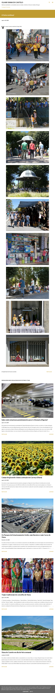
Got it (31, 691)
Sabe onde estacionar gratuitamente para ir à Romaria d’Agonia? (25, 420)
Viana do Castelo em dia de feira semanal (16, 652)
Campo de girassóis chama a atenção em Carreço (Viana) (22, 477)
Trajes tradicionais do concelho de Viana (16, 595)
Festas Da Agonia (11, 371)
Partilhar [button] (49, 371)
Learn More (25, 691)
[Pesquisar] (49, 2)
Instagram (4, 7)
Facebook (8, 7)
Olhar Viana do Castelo (12, 2)
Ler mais (51, 434)
